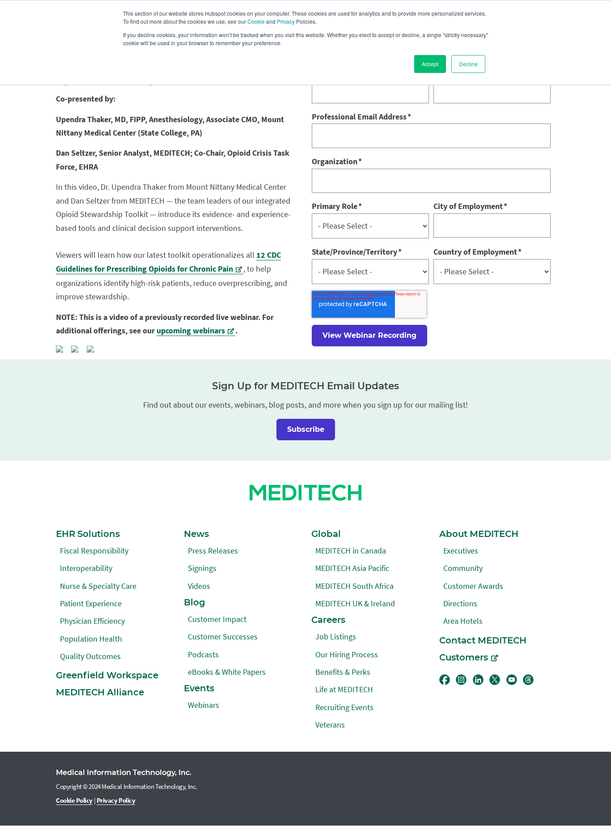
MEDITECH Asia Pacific (352, 568)
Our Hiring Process (346, 654)
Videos (199, 586)
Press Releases (213, 550)
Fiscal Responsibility (94, 550)
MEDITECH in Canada (350, 550)
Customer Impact (217, 619)
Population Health (91, 639)
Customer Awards (473, 586)
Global (326, 533)
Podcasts (203, 654)
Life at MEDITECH (344, 689)
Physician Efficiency (92, 621)
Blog (194, 602)
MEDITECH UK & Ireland (355, 603)
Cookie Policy (74, 800)
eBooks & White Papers (227, 672)
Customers (463, 657)
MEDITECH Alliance (100, 692)
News (196, 533)
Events (199, 688)
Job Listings (335, 636)
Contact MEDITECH (482, 640)
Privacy (286, 21)
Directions (460, 603)
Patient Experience (91, 603)
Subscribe (305, 429)
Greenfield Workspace (107, 675)
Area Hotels (463, 621)
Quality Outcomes (90, 656)
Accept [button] (430, 64)
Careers (328, 619)
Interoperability (86, 568)
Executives (460, 550)
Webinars (203, 705)
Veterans (330, 725)
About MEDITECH (478, 533)
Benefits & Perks (342, 672)
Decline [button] (468, 64)
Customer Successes (223, 636)
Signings (202, 568)
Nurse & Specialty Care (98, 586)
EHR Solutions (88, 533)
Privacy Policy (116, 800)
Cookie (256, 21)
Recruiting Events (344, 707)
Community (463, 568)
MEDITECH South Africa (354, 586)
